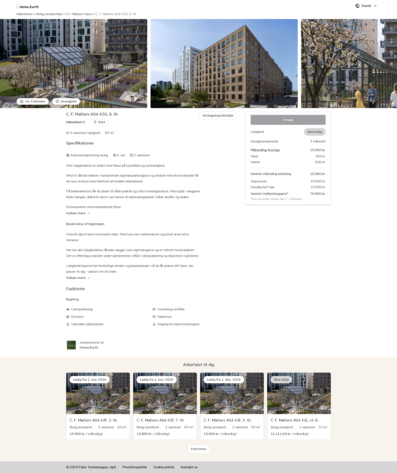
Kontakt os (189, 467)
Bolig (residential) (49, 14)
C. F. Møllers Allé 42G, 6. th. (116, 14)
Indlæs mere (75, 213)
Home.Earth (89, 347)
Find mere (198, 449)
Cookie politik (163, 467)
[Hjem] (28, 6)
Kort (101, 122)
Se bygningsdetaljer (218, 115)
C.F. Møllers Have (79, 14)
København (24, 14)
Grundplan (69, 101)
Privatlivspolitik (135, 467)
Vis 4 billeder (35, 101)
